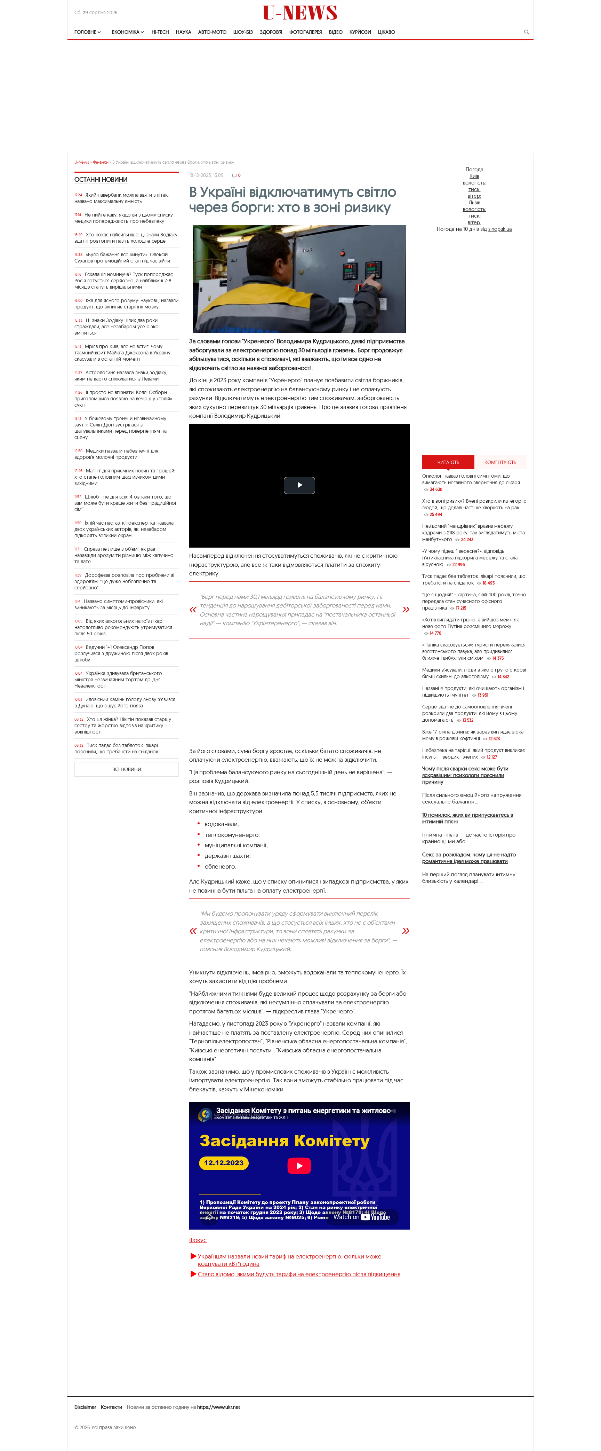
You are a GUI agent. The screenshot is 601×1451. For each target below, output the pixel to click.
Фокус (198, 1240)
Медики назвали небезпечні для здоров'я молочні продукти (116, 454)
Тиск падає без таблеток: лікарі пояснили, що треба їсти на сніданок (116, 748)
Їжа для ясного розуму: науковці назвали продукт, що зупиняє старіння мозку (126, 303)
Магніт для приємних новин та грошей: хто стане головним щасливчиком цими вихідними (124, 477)
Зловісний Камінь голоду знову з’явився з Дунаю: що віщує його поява (124, 702)
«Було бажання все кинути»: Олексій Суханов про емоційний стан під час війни (122, 257)
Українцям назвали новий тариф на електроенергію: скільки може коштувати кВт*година (290, 1260)
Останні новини (101, 179)
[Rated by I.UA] (89, 1441)
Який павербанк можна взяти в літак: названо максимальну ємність (121, 198)
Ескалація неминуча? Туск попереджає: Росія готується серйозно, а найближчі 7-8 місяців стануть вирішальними (124, 280)
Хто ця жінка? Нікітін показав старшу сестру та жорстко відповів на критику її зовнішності (122, 725)
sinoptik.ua (500, 229)
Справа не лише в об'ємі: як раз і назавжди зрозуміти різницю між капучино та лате (124, 555)
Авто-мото (212, 32)
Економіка (125, 32)
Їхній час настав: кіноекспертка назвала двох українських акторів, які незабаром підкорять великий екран (124, 529)
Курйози (360, 32)
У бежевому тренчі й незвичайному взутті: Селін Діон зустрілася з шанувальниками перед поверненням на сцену (120, 427)
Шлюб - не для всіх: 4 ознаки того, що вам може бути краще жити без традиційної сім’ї (125, 503)
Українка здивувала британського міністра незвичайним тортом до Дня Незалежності (118, 679)
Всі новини (126, 769)
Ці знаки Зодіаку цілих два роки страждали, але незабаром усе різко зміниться (116, 326)
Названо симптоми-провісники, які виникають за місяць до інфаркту (118, 604)
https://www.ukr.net (218, 1407)
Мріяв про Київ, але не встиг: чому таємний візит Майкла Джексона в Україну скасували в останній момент (122, 352)
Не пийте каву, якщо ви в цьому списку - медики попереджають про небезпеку (125, 218)
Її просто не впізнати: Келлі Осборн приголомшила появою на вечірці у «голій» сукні (123, 398)
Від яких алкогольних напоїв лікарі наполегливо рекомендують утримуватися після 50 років (123, 627)
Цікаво (386, 32)
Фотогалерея (305, 32)
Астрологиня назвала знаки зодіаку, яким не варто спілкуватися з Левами (120, 375)
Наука (183, 32)
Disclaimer (85, 1407)
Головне (85, 32)
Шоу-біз (243, 32)
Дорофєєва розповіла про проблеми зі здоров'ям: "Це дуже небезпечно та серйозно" (124, 581)
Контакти (111, 1407)
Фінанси (101, 162)
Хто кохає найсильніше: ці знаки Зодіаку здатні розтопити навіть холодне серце (125, 238)
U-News (81, 162)
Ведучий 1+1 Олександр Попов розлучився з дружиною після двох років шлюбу (121, 653)
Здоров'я (271, 32)
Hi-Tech (160, 32)
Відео (336, 32)
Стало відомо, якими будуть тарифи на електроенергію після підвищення (299, 1274)
